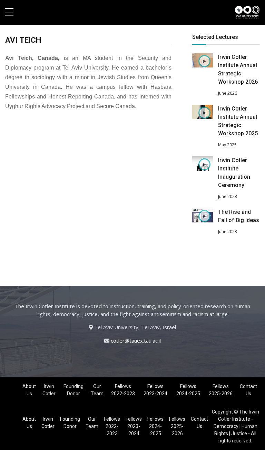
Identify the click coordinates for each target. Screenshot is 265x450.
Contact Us (248, 390)
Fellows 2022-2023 (123, 390)
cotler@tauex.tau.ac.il (136, 340)
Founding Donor (73, 390)
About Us (29, 390)
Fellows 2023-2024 (155, 390)
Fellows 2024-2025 (188, 390)
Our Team (97, 390)
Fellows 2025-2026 (221, 390)
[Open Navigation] (9, 12)
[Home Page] (247, 12)
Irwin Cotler (49, 390)
